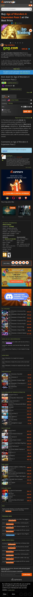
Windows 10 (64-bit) (10, 239)
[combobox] (18, 100)
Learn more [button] (11, 590)
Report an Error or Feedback (23, 117)
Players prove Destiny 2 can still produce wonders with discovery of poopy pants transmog (15, 509)
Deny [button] (4, 594)
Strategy (11, 226)
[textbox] (13, 100)
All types (4, 89)
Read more (17, 69)
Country (4, 100)
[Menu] (31, 2)
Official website (7, 224)
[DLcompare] (16, 579)
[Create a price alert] (30, 31)
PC (4, 83)
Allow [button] (13, 594)
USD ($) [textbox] (10, 103)
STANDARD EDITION (15, 89)
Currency (4, 103)
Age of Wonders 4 (25, 73)
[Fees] (25, 107)
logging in (4, 151)
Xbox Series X (13, 83)
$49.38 (27, 111)
